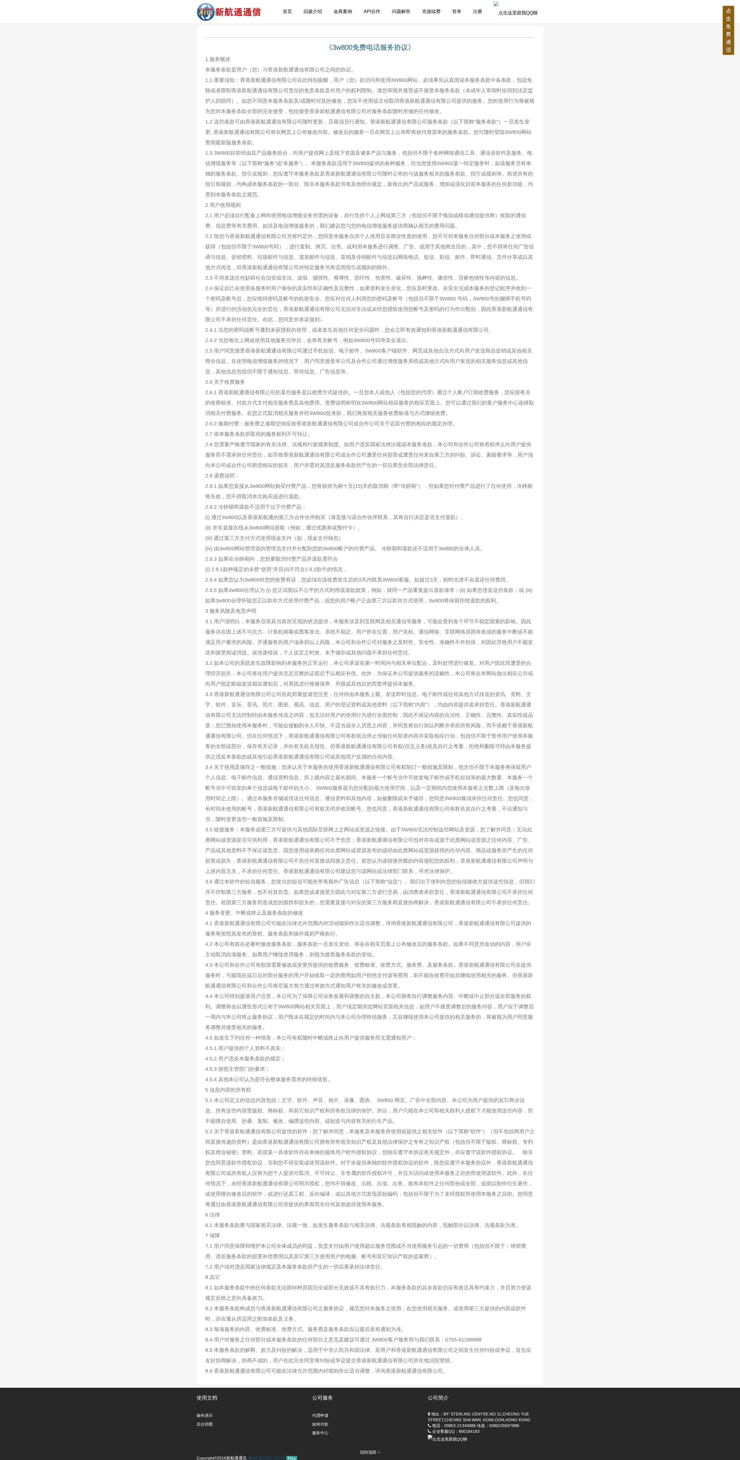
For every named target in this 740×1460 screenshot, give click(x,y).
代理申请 (320, 1415)
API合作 (372, 11)
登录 (456, 11)
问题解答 (401, 11)
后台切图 (205, 1424)
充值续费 (431, 11)
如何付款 (320, 1424)
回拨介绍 (313, 11)
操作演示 (205, 1415)
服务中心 (320, 1433)
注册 (477, 11)
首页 (287, 11)
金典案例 (343, 11)
